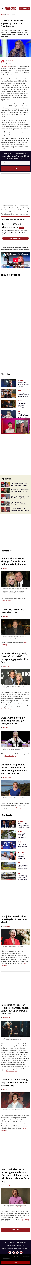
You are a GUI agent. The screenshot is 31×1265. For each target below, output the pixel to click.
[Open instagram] (21, 1252)
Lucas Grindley (10, 60)
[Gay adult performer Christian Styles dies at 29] (8, 855)
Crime (19, 390)
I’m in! (15, 168)
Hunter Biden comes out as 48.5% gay (22, 405)
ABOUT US (12, 1242)
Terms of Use (6, 1258)
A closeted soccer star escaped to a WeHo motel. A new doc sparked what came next (15, 1009)
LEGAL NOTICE (25, 1248)
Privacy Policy (26, 1256)
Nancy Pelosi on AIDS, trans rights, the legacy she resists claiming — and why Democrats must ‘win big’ (15, 1175)
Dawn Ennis (5, 568)
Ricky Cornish (5, 616)
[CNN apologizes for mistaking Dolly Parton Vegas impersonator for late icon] (8, 414)
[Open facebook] (9, 1252)
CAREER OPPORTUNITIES (21, 1242)
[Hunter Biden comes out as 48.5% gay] (8, 404)
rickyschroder (7, 594)
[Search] (17, 9)
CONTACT (6, 1242)
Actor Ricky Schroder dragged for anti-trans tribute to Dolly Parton (13, 561)
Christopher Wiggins (7, 777)
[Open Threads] (17, 1252)
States (19, 842)
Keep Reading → (6, 601)
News (7, 15)
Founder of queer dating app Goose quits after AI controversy (14, 1082)
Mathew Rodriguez (6, 926)
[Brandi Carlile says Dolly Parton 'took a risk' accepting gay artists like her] (15, 677)
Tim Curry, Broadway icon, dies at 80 (13, 611)
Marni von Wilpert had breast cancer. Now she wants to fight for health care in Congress (14, 769)
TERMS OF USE (17, 1248)
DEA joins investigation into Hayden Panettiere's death (14, 919)
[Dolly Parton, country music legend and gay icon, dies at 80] (15, 738)
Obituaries (21, 852)
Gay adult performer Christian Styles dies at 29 (22, 857)
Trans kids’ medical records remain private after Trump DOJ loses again (23, 837)
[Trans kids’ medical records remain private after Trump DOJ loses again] (8, 834)
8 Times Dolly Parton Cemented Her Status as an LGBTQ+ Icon (20, 510)
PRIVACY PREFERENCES (7, 1248)
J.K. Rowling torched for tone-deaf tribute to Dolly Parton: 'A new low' (19, 485)
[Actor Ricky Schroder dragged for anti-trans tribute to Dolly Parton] (15, 579)
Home (3, 15)
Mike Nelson (20, 1207)
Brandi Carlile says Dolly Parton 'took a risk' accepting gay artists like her (14, 658)
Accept (15, 1262)
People (13, 15)
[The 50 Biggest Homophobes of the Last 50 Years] (5, 503)
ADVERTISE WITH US (11, 1245)
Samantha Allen (6, 666)
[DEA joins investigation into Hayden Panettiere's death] (15, 937)
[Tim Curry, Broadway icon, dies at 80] (15, 627)
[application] (15, 426)
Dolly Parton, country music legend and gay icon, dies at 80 (13, 720)
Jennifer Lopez (6, 66)
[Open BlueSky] (13, 1252)
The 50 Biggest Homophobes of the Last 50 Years (20, 504)
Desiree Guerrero (6, 1017)
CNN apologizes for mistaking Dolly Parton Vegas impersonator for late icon (24, 417)
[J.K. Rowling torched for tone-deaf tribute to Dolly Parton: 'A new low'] (5, 484)
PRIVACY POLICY (21, 1245)
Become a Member (15, 238)
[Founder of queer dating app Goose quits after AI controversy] (15, 1100)
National (20, 380)
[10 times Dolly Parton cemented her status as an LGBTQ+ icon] (5, 509)
